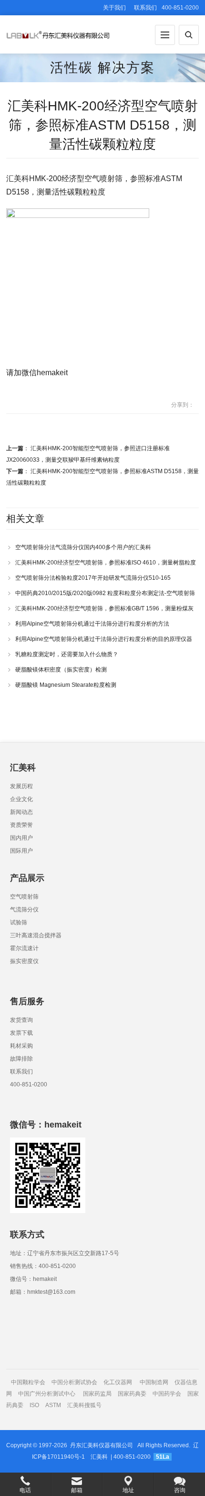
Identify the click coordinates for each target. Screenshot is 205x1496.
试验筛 (18, 922)
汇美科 (99, 1456)
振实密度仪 (24, 961)
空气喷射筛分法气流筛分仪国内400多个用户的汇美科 (83, 547)
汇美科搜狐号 (84, 1405)
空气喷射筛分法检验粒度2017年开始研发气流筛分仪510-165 (93, 578)
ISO (34, 1405)
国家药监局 (97, 1393)
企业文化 (21, 799)
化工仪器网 (117, 1382)
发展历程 (21, 786)
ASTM (53, 1405)
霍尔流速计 (24, 948)
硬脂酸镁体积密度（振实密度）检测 (61, 669)
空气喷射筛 (24, 896)
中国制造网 (154, 1382)
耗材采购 (21, 1045)
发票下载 (21, 1033)
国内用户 (21, 838)
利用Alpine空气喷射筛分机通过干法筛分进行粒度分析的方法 (92, 623)
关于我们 (114, 7)
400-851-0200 (28, 1084)
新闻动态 (21, 812)
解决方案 (126, 67)
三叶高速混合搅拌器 (36, 935)
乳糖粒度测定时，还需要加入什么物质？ (66, 654)
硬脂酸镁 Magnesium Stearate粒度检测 (65, 685)
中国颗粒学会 (28, 1382)
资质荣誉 (21, 825)
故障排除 (21, 1058)
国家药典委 (132, 1393)
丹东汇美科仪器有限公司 (101, 1445)
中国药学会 (167, 1393)
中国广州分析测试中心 (46, 1393)
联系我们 (145, 7)
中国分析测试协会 (74, 1382)
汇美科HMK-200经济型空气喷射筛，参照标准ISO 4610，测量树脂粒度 (105, 562)
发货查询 (21, 1020)
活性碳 (71, 67)
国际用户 (21, 850)
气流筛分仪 (24, 909)
